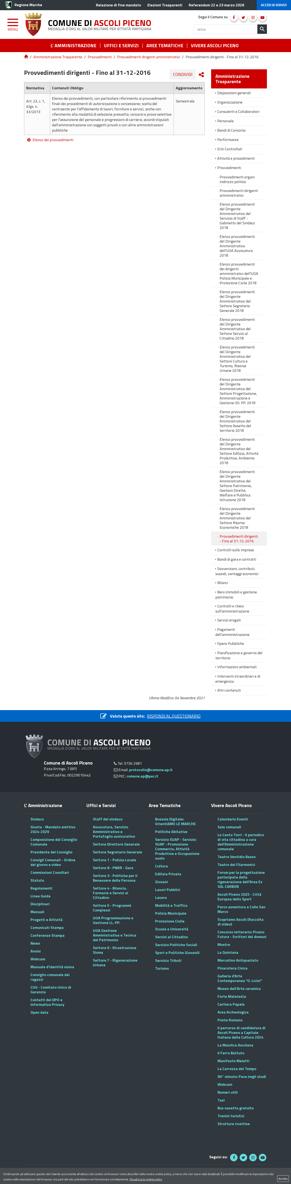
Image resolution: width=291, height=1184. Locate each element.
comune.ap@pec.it (142, 776)
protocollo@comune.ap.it (151, 770)
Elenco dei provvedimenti (53, 140)
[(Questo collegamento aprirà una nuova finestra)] (234, 17)
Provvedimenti (100, 57)
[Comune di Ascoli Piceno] (89, 24)
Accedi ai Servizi (274, 5)
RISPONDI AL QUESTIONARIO (173, 716)
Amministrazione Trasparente (57, 57)
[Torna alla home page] (26, 57)
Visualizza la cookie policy (146, 1179)
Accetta (283, 1178)
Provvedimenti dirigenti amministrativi (148, 57)
